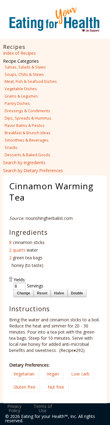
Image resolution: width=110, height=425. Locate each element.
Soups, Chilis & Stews (24, 74)
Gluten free (24, 387)
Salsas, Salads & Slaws (25, 67)
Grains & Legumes (21, 96)
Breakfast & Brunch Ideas (27, 132)
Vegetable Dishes (21, 88)
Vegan (53, 374)
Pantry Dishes (17, 103)
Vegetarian (24, 374)
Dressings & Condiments (27, 110)
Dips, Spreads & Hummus (28, 118)
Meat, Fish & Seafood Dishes (31, 81)
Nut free (56, 387)
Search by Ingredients (24, 162)
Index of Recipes (19, 53)
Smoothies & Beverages (27, 140)
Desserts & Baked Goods (27, 154)
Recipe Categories (21, 61)
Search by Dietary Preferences (33, 170)
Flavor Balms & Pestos (25, 125)
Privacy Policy (14, 408)
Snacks (11, 147)
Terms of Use (43, 408)
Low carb (80, 374)
